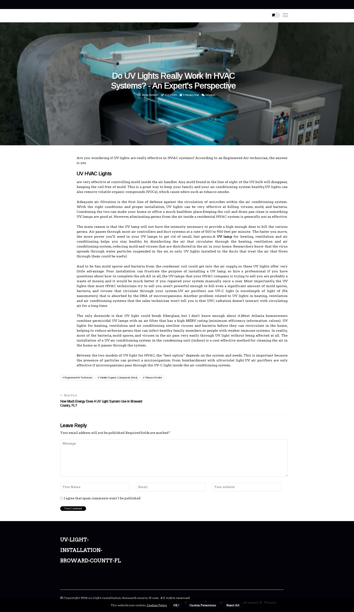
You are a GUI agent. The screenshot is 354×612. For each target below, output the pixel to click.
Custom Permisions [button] (202, 605)
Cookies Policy (156, 605)
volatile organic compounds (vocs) (118, 377)
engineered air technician (78, 377)
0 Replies (210, 95)
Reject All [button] (232, 605)
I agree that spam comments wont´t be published (102, 498)
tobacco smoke (153, 377)
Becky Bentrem (150, 95)
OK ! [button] (176, 605)
